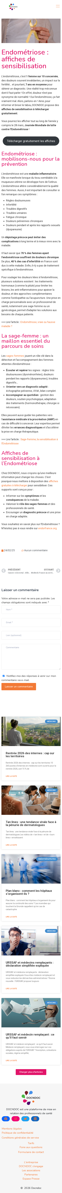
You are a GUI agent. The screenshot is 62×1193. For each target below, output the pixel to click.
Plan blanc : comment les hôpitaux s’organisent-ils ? (29, 892)
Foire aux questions (31, 1147)
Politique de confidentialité (17, 1133)
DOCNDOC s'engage (31, 1166)
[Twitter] (25, 1118)
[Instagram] (16, 1118)
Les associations (31, 1170)
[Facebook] (6, 1118)
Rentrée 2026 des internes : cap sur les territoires (30, 754)
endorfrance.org (47, 528)
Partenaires (31, 1174)
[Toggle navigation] (58, 6)
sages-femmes (15, 355)
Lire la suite (11, 776)
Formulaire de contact (31, 1152)
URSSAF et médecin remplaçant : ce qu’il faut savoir (30, 1036)
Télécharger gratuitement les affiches (31, 141)
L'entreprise (31, 1162)
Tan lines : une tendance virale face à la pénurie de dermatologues (31, 823)
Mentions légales (12, 1128)
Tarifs (31, 1143)
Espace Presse (31, 1178)
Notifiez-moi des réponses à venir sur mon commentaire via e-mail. (28, 678)
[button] (31, 1072)
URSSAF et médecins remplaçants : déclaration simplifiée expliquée (29, 964)
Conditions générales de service (20, 1137)
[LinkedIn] (35, 1118)
